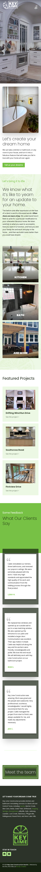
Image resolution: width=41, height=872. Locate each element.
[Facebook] (5, 854)
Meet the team (20, 772)
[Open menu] (36, 6)
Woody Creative (21, 866)
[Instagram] (9, 854)
